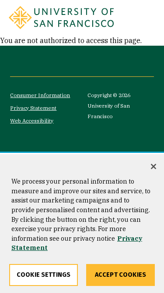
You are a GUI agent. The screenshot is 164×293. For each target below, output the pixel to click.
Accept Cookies (120, 275)
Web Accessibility (31, 120)
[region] (82, 223)
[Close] (153, 166)
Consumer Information (40, 95)
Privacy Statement (33, 108)
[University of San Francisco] (61, 17)
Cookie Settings (43, 275)
